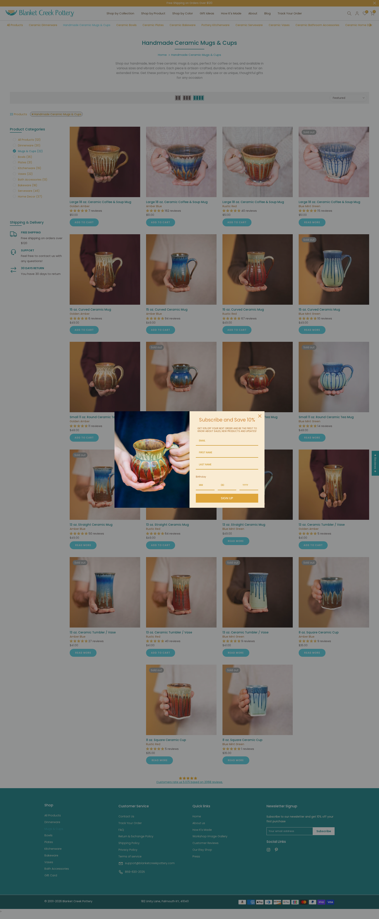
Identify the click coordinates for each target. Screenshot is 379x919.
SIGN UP (227, 498)
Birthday (201, 476)
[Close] (260, 416)
